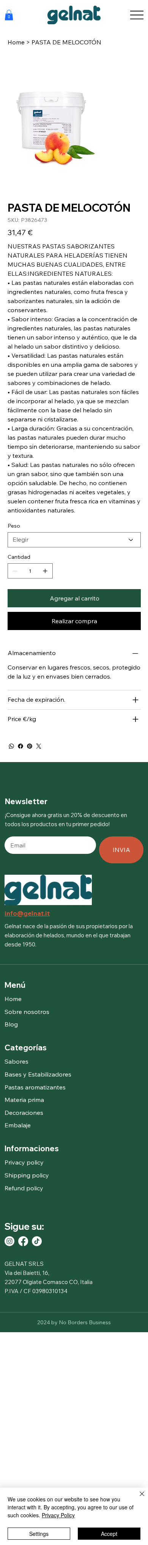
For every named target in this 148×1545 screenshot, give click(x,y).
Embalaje (18, 1125)
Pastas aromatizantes (35, 1087)
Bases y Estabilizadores (38, 1074)
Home (13, 999)
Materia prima (24, 1099)
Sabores (16, 1061)
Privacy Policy (58, 1515)
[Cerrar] (137, 1498)
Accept (109, 1533)
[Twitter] (39, 746)
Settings (39, 1533)
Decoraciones (24, 1112)
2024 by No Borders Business (74, 1322)
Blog (11, 1024)
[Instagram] (9, 1241)
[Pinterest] (29, 746)
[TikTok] (37, 1241)
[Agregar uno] (45, 570)
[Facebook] (20, 746)
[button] (9, 15)
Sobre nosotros (27, 1011)
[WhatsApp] (11, 746)
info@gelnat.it (27, 913)
